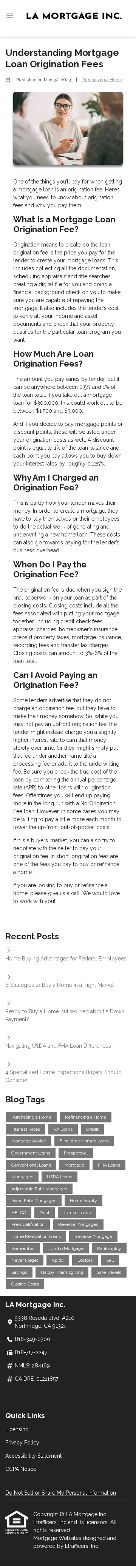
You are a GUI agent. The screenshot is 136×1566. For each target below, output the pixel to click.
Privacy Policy (22, 1443)
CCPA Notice (20, 1469)
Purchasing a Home (102, 79)
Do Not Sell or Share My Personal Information (60, 1493)
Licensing (17, 1429)
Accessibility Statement (33, 1456)
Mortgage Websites (58, 1538)
